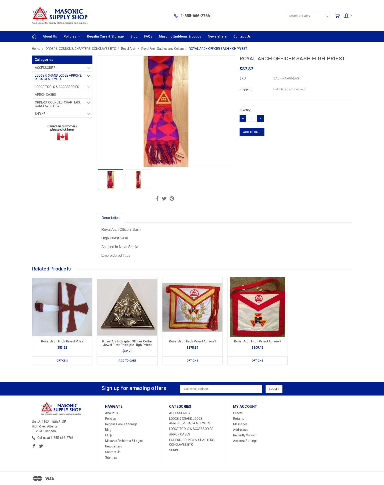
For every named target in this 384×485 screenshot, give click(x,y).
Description (111, 218)
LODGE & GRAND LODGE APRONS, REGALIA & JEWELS (58, 77)
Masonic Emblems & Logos (180, 36)
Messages (240, 424)
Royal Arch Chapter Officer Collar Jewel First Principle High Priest (127, 343)
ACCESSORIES (45, 68)
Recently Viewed (244, 435)
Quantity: (245, 110)
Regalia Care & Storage (105, 36)
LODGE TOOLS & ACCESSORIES (57, 87)
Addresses (240, 429)
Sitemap (111, 457)
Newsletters (217, 36)
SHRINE (40, 113)
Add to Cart (127, 360)
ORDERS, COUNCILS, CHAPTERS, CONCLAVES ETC (58, 104)
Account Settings (245, 441)
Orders (238, 413)
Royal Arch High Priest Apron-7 (257, 341)
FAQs (148, 36)
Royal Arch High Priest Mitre (62, 341)
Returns (238, 418)
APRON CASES (45, 94)
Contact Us (242, 36)
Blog (134, 36)
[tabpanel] (62, 321)
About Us (50, 36)
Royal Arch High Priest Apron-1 (192, 341)
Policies (70, 36)
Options (62, 360)
